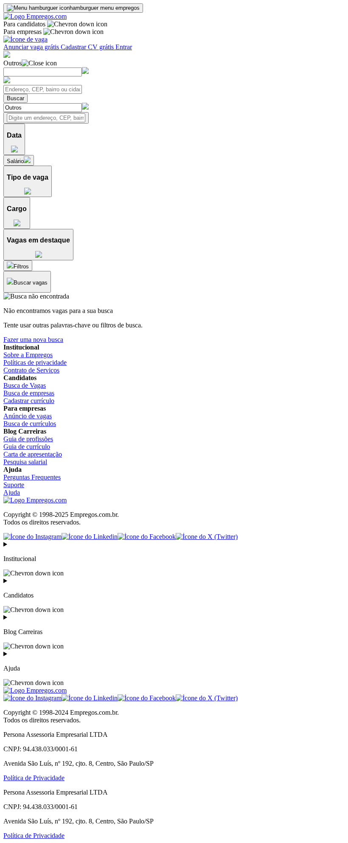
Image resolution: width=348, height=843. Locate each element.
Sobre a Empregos (28, 354)
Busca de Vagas (24, 385)
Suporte (13, 484)
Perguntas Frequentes (32, 477)
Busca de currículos (29, 423)
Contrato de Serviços (31, 370)
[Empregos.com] (35, 16)
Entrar (123, 47)
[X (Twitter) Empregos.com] (207, 536)
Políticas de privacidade (35, 362)
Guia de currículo (26, 446)
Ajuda (11, 492)
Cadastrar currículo (28, 400)
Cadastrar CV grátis (88, 47)
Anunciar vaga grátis (32, 47)
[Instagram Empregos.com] (32, 536)
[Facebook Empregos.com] (147, 536)
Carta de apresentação (32, 454)
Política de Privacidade (34, 777)
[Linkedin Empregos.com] (90, 536)
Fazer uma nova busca (33, 339)
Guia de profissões (28, 439)
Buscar (15, 98)
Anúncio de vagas (27, 416)
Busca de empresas (28, 393)
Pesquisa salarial (25, 461)
